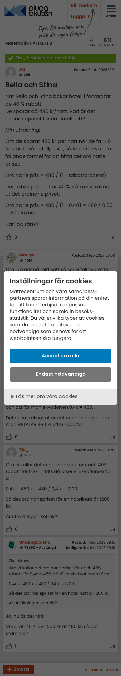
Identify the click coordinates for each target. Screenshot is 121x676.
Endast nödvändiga (61, 374)
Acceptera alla (60, 355)
